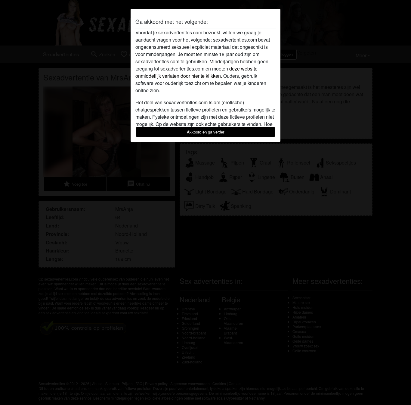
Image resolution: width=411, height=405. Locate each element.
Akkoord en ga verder (205, 132)
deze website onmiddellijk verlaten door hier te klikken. (196, 72)
